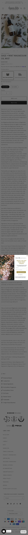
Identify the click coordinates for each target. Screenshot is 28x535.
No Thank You (20, 274)
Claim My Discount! (21, 272)
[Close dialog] (27, 255)
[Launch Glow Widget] (3, 531)
